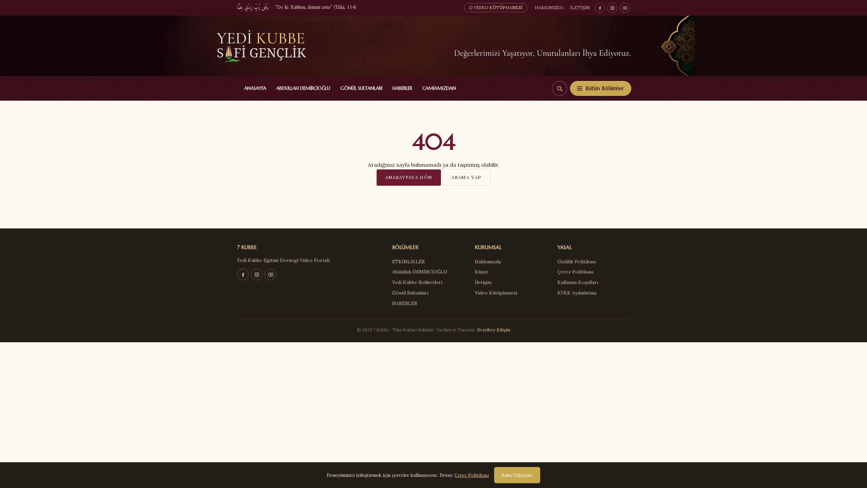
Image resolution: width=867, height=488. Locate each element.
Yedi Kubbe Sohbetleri (417, 282)
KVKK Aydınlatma (576, 293)
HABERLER (400, 88)
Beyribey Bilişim (493, 329)
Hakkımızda (549, 8)
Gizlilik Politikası (576, 262)
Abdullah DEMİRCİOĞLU (301, 88)
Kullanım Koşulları (577, 282)
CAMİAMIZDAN (437, 88)
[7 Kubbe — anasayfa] (433, 46)
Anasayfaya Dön (408, 177)
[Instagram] (612, 8)
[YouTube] (625, 8)
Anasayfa (253, 88)
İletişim (580, 8)
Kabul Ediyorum (517, 475)
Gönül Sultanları (359, 88)
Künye (482, 272)
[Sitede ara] (559, 88)
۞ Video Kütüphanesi (496, 8)
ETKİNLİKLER (408, 262)
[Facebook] (600, 8)
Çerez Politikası (575, 272)
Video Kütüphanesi (496, 293)
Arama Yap (466, 177)
